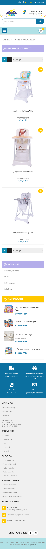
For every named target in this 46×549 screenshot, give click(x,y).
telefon (11, 390)
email (34, 390)
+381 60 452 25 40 (36, 11)
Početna (6, 40)
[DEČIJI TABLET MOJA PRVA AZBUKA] (9, 351)
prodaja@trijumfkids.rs (35, 14)
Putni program (9, 283)
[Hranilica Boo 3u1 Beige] (9, 336)
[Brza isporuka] (11, 368)
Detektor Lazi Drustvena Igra (25, 321)
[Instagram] (35, 533)
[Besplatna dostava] (34, 368)
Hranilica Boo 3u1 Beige (23, 334)
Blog (20, 2)
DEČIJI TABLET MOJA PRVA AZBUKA (27, 349)
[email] (34, 385)
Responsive (31, 545)
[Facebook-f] (30, 533)
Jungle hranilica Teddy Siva (23, 233)
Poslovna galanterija (11, 271)
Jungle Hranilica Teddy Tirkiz (23, 111)
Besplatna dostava (34, 373)
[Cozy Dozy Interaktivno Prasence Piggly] (9, 309)
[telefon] (11, 385)
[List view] (9, 59)
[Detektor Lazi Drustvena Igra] (9, 323)
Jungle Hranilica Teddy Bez (23, 172)
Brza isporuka (11, 373)
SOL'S (6, 277)
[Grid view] (4, 59)
